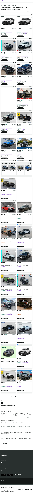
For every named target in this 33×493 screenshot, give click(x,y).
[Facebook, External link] (15, 474)
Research (14, 1)
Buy (7, 1)
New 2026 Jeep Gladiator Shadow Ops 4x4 (12, 173)
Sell (10, 1)
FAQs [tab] (2, 402)
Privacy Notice (2, 480)
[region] (16, 488)
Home (1, 5)
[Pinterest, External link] (20, 474)
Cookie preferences (20, 489)
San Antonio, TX (9, 5)
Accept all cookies (28, 489)
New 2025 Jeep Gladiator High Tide (27, 172)
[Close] (32, 486)
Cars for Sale (4, 5)
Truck (13, 5)
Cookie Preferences (3, 484)
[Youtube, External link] (17, 474)
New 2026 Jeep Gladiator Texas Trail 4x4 (5, 172)
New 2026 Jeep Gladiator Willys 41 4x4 (20, 172)
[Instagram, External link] (19, 474)
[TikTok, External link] (14, 474)
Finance (19, 1)
